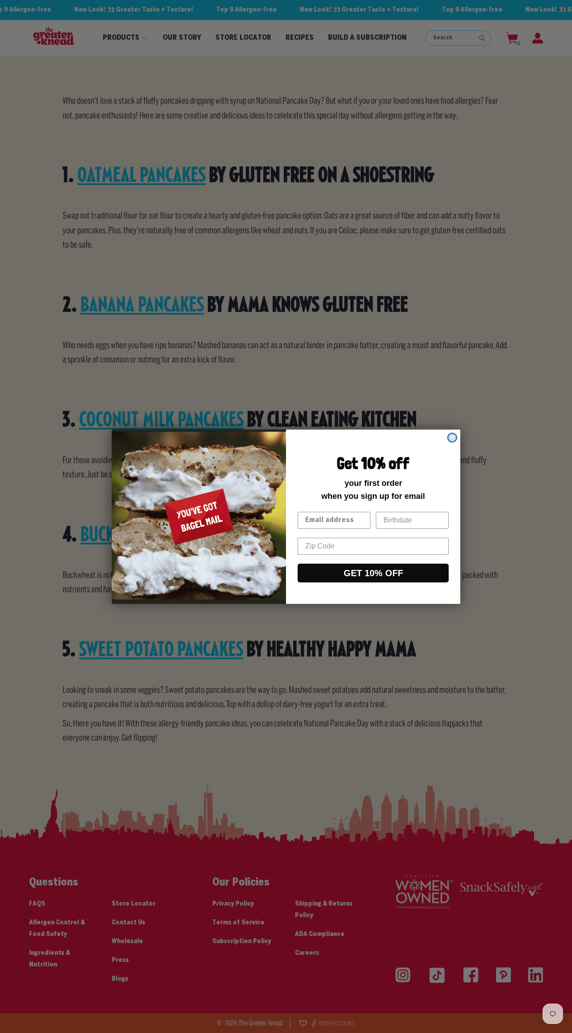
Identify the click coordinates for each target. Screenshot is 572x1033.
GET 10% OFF (373, 573)
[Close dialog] (452, 437)
